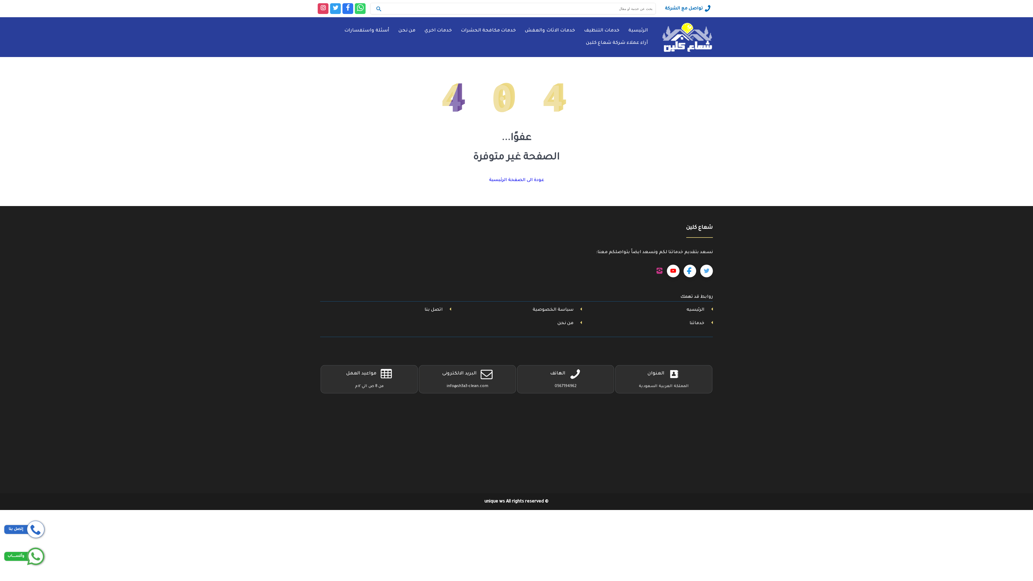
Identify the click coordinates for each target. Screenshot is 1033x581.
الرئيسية (638, 30)
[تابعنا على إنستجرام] (659, 271)
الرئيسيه (695, 309)
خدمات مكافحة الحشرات (488, 30)
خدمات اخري (438, 30)
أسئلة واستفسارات (366, 30)
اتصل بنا (433, 309)
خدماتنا (696, 323)
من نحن (406, 30)
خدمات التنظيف (601, 30)
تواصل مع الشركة (684, 8)
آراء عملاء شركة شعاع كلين (617, 43)
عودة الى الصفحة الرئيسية (516, 180)
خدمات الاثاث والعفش (550, 30)
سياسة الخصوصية (553, 309)
